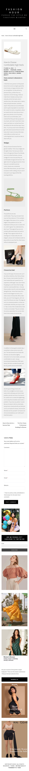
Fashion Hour (14, 11)
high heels (12, 73)
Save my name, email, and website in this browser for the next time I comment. (14, 495)
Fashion (13, 70)
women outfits (9, 71)
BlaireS (6, 70)
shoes (19, 70)
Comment (6, 447)
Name (6, 470)
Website (6, 485)
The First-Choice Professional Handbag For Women (20, 425)
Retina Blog (20, 766)
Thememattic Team (14, 767)
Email (6, 478)
